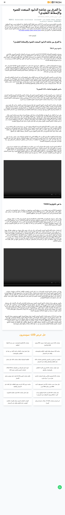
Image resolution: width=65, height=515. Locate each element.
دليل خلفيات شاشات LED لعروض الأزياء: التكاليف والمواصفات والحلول (47, 369)
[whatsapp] (60, 487)
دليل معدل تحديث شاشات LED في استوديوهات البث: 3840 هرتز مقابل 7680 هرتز (47, 385)
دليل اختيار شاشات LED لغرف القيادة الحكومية (17, 392)
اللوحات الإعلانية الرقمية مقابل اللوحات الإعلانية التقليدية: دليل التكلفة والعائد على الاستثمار (18, 402)
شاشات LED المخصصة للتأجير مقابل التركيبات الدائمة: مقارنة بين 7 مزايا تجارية (47, 377)
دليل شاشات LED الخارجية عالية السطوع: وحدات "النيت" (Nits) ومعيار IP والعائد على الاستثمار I (47, 394)
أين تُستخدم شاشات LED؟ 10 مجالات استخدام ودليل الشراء (47, 402)
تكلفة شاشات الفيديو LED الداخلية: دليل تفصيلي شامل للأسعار (17, 377)
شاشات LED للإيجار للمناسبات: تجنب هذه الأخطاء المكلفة (17, 344)
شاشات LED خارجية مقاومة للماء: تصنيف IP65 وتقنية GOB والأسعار (47, 344)
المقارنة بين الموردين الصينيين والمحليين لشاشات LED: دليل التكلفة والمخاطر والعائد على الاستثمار (47, 360)
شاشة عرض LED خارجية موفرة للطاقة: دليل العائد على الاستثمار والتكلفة (18, 385)
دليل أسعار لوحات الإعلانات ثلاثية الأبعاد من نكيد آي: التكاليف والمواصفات (17, 352)
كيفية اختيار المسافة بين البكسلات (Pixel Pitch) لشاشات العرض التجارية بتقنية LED (18, 369)
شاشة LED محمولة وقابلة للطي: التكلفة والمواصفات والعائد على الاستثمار (47, 352)
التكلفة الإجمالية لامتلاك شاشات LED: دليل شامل (17, 359)
